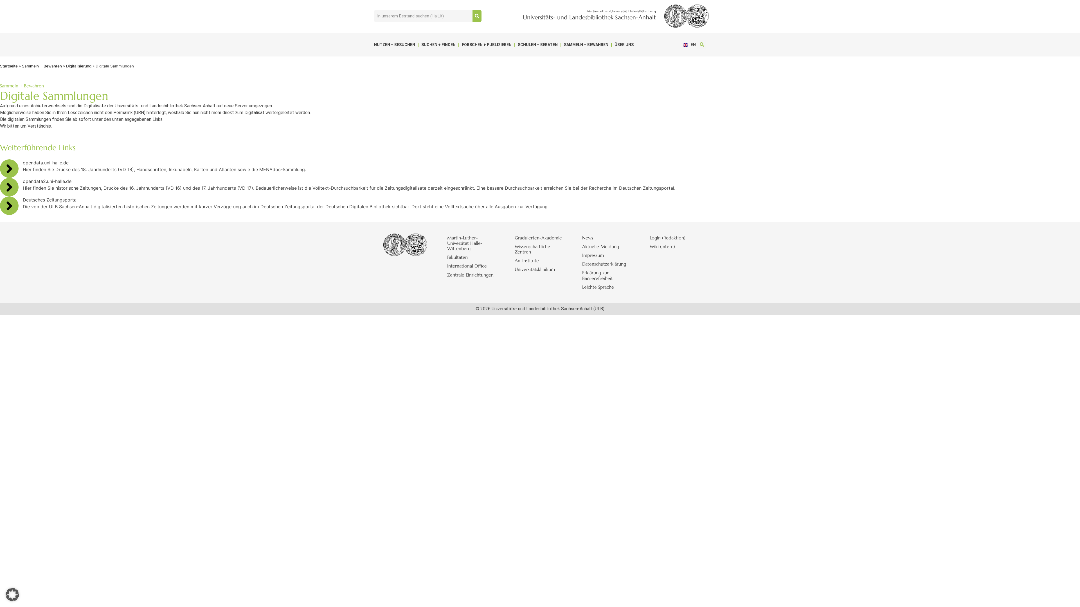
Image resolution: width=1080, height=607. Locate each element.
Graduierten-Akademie (538, 238)
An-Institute (527, 260)
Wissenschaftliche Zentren (532, 249)
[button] (701, 44)
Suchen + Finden (438, 44)
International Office (467, 266)
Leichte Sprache (598, 287)
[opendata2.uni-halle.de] (9, 187)
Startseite (9, 66)
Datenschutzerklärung (604, 264)
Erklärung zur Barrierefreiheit (597, 275)
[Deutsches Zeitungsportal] (9, 206)
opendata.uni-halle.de (46, 163)
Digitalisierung (78, 66)
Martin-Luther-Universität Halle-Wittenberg (465, 243)
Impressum (593, 255)
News (587, 238)
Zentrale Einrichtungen (470, 275)
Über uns (624, 44)
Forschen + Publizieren (487, 44)
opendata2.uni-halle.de (47, 181)
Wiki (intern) (662, 246)
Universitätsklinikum (535, 269)
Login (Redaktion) (667, 238)
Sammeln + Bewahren (586, 44)
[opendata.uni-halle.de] (9, 169)
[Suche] (477, 16)
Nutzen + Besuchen (394, 44)
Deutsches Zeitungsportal (50, 200)
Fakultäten (457, 257)
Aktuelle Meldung (600, 246)
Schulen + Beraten (538, 44)
